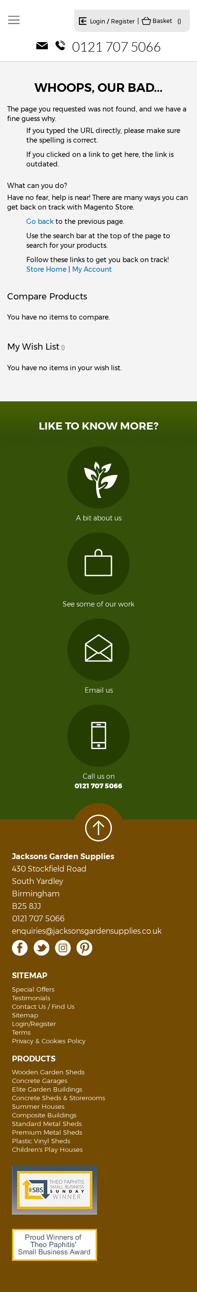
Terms (21, 1032)
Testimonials (31, 998)
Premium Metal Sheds (47, 1132)
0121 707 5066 (116, 46)
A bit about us (98, 518)
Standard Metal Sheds (47, 1123)
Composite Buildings (44, 1115)
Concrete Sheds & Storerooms (58, 1098)
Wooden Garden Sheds (48, 1072)
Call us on (98, 781)
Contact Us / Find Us (43, 1006)
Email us (99, 690)
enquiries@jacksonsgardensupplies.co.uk (87, 931)
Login (97, 21)
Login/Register (34, 1023)
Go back (40, 221)
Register (123, 21)
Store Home (46, 269)
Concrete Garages (39, 1080)
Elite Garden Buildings (47, 1089)
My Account (92, 269)
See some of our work (98, 604)
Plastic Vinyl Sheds (41, 1141)
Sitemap (25, 1015)
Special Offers (33, 989)
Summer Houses (38, 1106)
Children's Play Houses (47, 1149)
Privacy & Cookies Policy (49, 1041)
